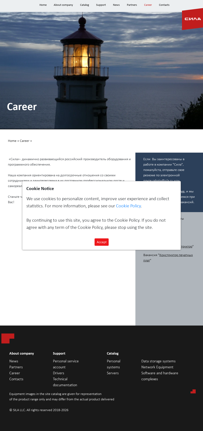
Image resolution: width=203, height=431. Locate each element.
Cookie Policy (128, 206)
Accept (101, 242)
